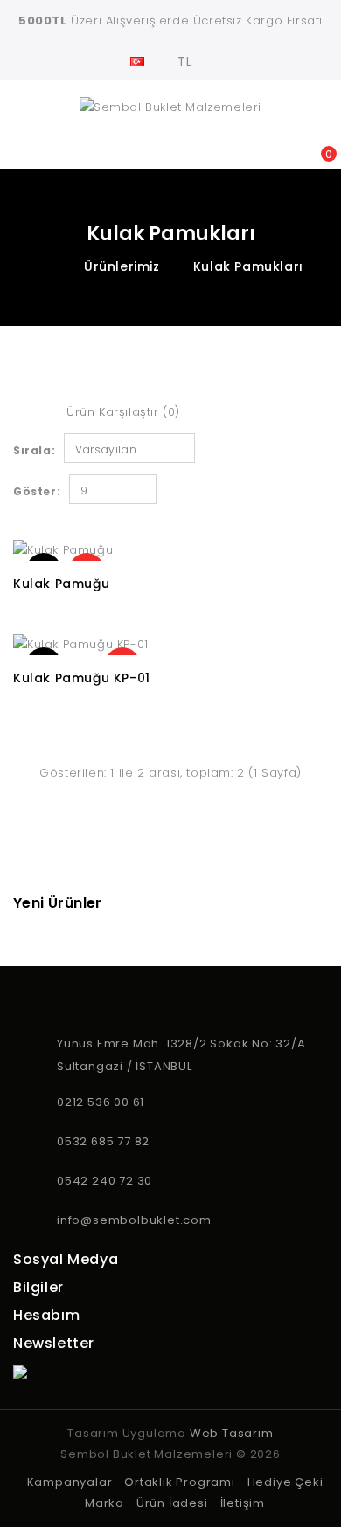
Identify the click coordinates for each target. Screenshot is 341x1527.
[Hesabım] (251, 145)
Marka (104, 1503)
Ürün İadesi (172, 1503)
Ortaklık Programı (179, 1482)
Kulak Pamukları (248, 266)
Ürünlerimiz (122, 266)
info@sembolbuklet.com (134, 1220)
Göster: (36, 491)
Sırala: (34, 450)
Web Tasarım (232, 1433)
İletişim (242, 1503)
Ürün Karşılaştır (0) (123, 412)
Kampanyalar (70, 1482)
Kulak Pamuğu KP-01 (81, 678)
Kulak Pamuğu (61, 583)
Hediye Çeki (285, 1482)
